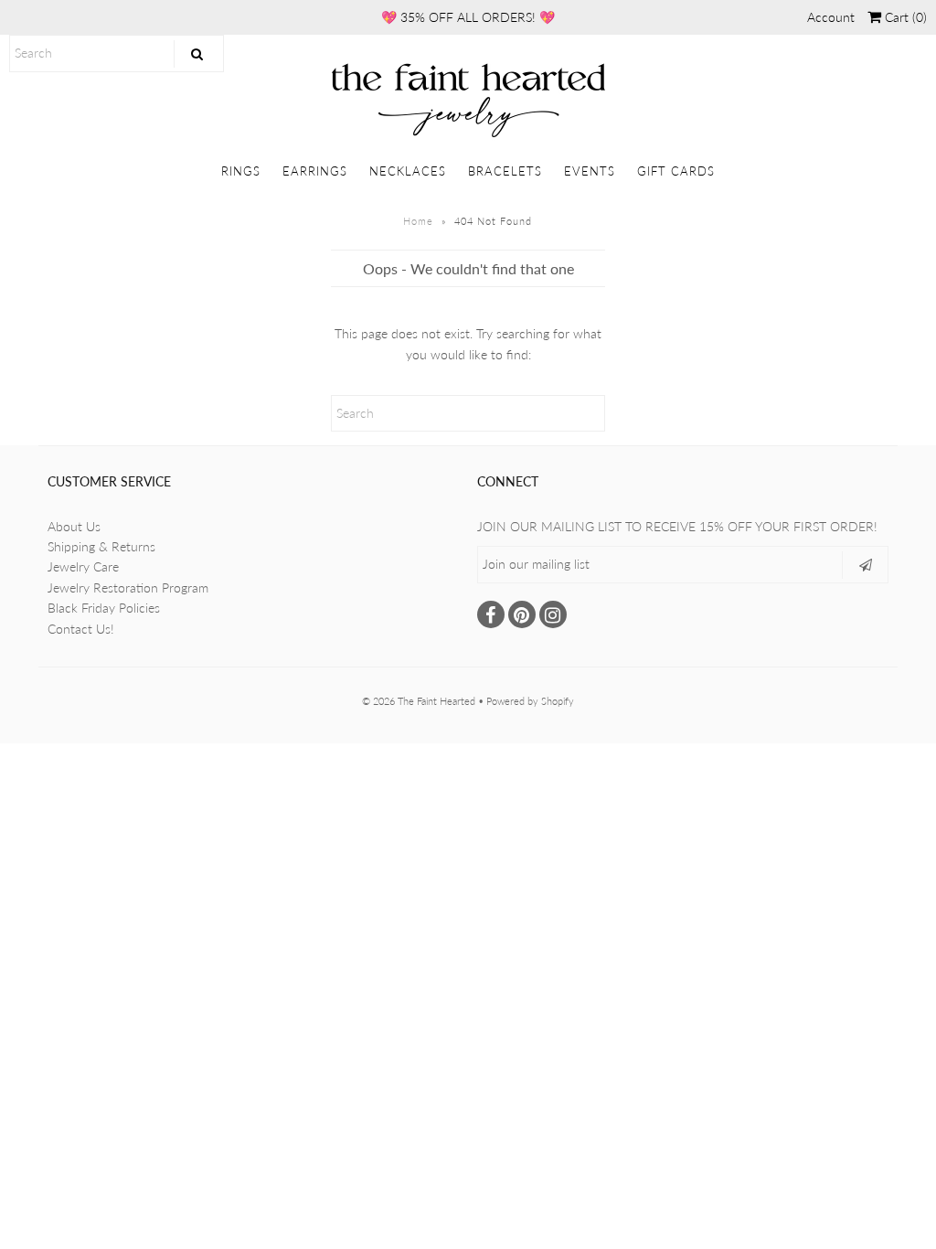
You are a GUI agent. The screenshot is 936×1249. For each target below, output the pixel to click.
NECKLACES (407, 171)
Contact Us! (81, 628)
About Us (74, 526)
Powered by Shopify (530, 701)
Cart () (904, 17)
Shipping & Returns (101, 546)
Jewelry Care (83, 566)
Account (831, 17)
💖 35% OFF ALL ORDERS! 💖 (468, 17)
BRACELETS (505, 171)
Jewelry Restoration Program (128, 587)
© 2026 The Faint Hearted (418, 701)
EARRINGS (314, 171)
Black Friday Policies (104, 607)
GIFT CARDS (676, 171)
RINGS (241, 171)
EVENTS (589, 171)
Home (418, 221)
